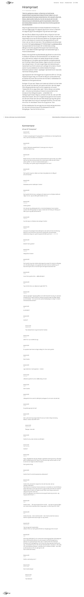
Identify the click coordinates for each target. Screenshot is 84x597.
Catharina (25, 218)
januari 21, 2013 (26, 306)
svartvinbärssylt (36, 44)
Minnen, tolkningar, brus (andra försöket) (15, 117)
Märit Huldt (31, 29)
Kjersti (24, 415)
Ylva (24, 366)
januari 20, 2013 (26, 131)
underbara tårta (57, 44)
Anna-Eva (25, 376)
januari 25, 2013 (26, 523)
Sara (24, 260)
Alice (24, 346)
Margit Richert (28, 10)
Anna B (24, 405)
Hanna (24, 273)
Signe (24, 502)
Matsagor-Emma (26, 133)
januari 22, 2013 (26, 479)
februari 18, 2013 (26, 564)
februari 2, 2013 (26, 555)
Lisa (24, 307)
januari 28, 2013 (26, 534)
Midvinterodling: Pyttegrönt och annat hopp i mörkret (65, 117)
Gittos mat (34, 10)
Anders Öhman (26, 524)
